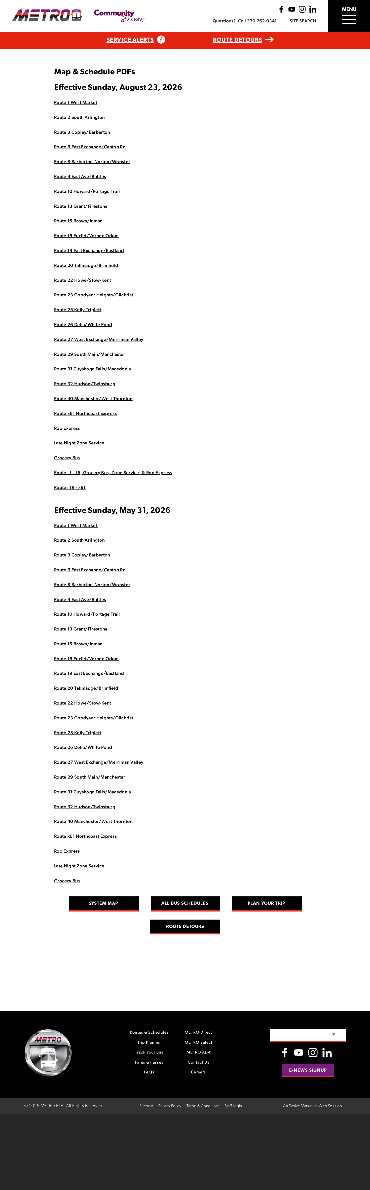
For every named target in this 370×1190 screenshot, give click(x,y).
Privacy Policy (169, 1106)
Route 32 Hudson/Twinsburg (84, 384)
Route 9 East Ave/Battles (80, 177)
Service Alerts (130, 40)
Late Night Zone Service (79, 443)
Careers (198, 1072)
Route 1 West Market (75, 103)
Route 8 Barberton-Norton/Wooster (92, 162)
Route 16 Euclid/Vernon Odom (86, 236)
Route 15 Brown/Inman (78, 221)
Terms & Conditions (203, 1106)
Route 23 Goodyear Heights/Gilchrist (93, 295)
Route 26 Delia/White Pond (83, 325)
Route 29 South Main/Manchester (89, 355)
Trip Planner (149, 1043)
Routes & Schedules (149, 1033)
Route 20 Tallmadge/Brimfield (86, 266)
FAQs (149, 1072)
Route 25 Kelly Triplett (77, 310)
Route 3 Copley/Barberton (82, 132)
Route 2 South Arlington (79, 118)
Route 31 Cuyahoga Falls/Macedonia (92, 369)
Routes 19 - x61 (70, 488)
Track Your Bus (149, 1053)
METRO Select (198, 1043)
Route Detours (237, 40)
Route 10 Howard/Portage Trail (87, 192)
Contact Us (198, 1063)
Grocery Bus (67, 458)
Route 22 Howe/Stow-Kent (82, 280)
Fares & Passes (149, 1063)
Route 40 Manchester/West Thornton (93, 399)
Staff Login (233, 1106)
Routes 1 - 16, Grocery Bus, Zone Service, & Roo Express (113, 473)
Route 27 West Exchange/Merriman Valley (98, 340)
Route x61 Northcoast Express (85, 414)
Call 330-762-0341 (257, 21)
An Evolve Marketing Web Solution (312, 1106)
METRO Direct (198, 1033)
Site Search (303, 21)
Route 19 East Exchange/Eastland (89, 251)
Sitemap (146, 1106)
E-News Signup (308, 1070)
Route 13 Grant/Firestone (81, 206)
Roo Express (67, 429)
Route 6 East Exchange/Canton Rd (90, 147)
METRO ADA (199, 1053)
